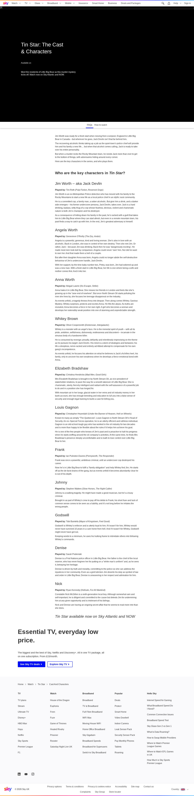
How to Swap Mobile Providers (161, 738)
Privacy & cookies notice (99, 786)
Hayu (20, 729)
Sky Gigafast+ (89, 735)
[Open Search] (163, 3)
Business (112, 3)
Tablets (118, 747)
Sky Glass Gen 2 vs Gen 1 (159, 726)
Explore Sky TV (58, 664)
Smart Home (98, 3)
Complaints (85, 792)
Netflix (21, 735)
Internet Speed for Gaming (159, 700)
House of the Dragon (60, 700)
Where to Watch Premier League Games (158, 744)
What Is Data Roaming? (158, 732)
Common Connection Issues (160, 714)
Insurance (83, 3)
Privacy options (54, 786)
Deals (117, 700)
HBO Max (22, 723)
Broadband (52, 3)
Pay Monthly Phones (124, 741)
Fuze (52, 718)
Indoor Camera (122, 723)
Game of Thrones (58, 723)
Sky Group (100, 792)
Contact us (149, 786)
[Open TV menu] (30, 3)
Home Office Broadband (93, 729)
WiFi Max (86, 718)
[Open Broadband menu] (60, 3)
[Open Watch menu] (20, 3)
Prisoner (54, 735)
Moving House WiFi (91, 723)
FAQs (89, 125)
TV (26, 3)
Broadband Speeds (91, 741)
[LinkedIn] (19, 774)
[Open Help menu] (180, 3)
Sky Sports (23, 741)
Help (176, 3)
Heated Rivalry (57, 729)
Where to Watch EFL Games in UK (160, 753)
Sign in (187, 3)
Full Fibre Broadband (92, 712)
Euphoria (54, 706)
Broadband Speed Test (158, 720)
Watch (14, 3)
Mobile (68, 3)
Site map (135, 786)
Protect (118, 706)
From (52, 712)
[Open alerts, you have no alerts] (169, 3)
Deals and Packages (131, 3)
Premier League (25, 747)
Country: (175, 789)
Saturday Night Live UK (61, 747)
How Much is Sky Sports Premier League (158, 761)
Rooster (54, 741)
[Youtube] (26, 774)
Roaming (119, 752)
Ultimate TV (23, 712)
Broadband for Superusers (94, 747)
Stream (21, 706)
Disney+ (22, 718)
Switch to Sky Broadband (94, 752)
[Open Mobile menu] (74, 3)
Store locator (115, 792)
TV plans (22, 700)
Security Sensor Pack (125, 735)
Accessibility (121, 786)
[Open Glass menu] (43, 3)
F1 (19, 752)
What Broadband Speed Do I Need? (160, 707)
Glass (37, 3)
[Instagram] (33, 774)
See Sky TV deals (30, 664)
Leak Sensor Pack (123, 729)
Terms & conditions (75, 786)
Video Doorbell (122, 718)
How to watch (100, 125)
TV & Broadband (90, 706)
